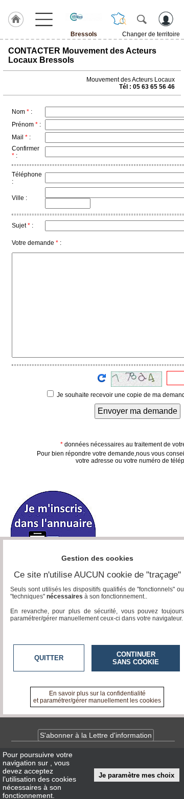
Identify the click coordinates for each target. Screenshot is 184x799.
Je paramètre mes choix (136, 775)
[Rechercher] (141, 19)
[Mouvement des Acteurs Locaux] (83, 17)
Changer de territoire (151, 34)
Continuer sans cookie (135, 658)
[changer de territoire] (118, 19)
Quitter (48, 658)
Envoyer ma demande (137, 411)
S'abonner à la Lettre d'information (96, 735)
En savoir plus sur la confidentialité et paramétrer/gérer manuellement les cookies (97, 697)
